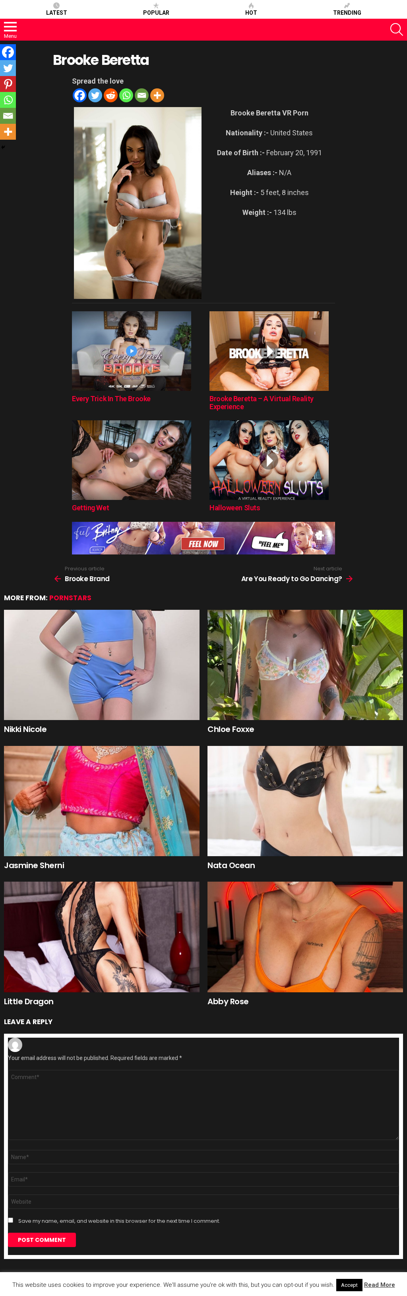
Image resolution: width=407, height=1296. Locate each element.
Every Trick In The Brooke (111, 398)
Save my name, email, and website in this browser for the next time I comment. (119, 1221)
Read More (379, 1284)
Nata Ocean (231, 865)
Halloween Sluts (234, 508)
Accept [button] (349, 1285)
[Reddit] (111, 95)
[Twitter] (95, 95)
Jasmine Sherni (34, 865)
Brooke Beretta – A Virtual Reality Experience (261, 402)
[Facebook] (80, 95)
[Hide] (3, 147)
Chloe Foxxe (230, 729)
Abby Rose (228, 1001)
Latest (56, 13)
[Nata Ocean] (305, 801)
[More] (157, 95)
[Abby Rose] (305, 937)
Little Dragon (29, 1001)
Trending (347, 13)
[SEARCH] (396, 29)
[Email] (142, 95)
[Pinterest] (8, 84)
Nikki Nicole (25, 729)
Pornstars (70, 598)
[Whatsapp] (126, 95)
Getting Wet (90, 508)
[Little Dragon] (102, 937)
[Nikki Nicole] (102, 665)
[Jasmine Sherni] (102, 801)
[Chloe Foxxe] (305, 665)
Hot (251, 13)
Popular (156, 13)
